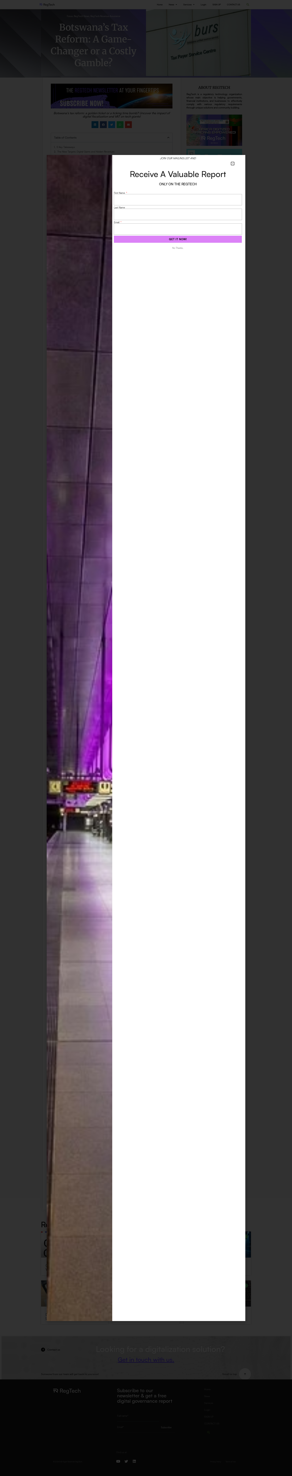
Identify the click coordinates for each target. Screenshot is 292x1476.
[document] (146, 738)
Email (117, 222)
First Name (120, 193)
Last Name (119, 207)
